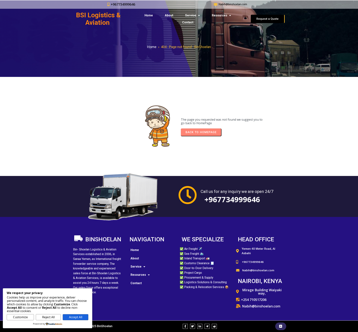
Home (151, 47)
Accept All (75, 317)
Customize (20, 317)
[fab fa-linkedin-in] (199, 326)
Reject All (48, 317)
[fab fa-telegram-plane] (207, 326)
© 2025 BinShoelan (99, 326)
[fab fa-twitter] (192, 326)
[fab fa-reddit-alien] (214, 326)
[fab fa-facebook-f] (185, 326)
